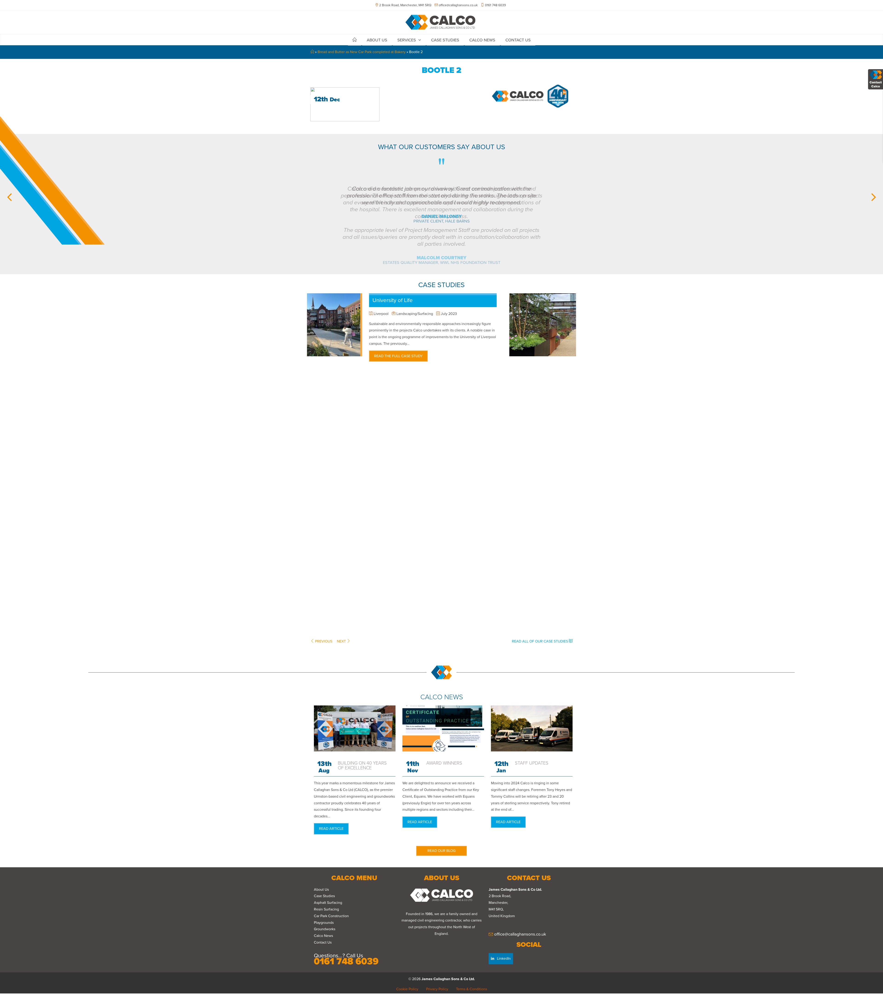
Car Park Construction (331, 916)
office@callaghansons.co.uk (458, 5)
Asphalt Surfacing (328, 902)
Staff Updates (531, 763)
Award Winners (444, 763)
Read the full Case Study (474, 349)
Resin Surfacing (326, 909)
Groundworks (324, 929)
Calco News (482, 40)
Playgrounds (324, 922)
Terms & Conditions (471, 989)
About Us (377, 40)
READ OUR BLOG (441, 850)
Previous (323, 641)
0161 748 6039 (495, 5)
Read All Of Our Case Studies (540, 641)
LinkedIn (503, 958)
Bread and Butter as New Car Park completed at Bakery (362, 52)
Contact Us (518, 40)
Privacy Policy (437, 989)
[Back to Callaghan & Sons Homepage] (441, 22)
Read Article (331, 828)
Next (342, 641)
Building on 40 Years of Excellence (362, 765)
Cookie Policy (407, 989)
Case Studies (445, 40)
